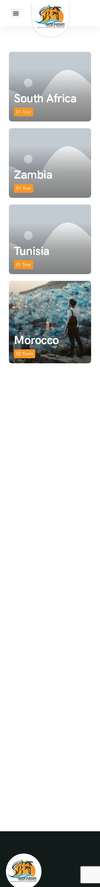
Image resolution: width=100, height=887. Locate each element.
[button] (15, 13)
